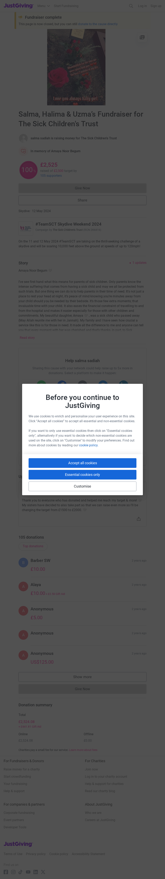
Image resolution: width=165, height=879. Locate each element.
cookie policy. (88, 445)
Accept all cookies (82, 463)
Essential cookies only (82, 474)
